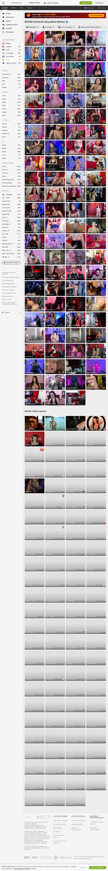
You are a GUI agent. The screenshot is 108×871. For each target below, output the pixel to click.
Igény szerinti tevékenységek (90, 27)
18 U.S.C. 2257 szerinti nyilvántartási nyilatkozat (9, 303)
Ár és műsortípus (66, 27)
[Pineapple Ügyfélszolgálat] (56, 858)
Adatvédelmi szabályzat (9, 287)
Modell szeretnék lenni (9, 293)
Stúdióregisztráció (7, 296)
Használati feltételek (8, 290)
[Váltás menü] (3, 3)
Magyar (41, 817)
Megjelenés (32, 27)
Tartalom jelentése (7, 280)
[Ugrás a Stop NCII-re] (66, 857)
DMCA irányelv (57, 828)
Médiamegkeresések (8, 283)
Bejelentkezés (99, 3)
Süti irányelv (57, 831)
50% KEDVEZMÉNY (96, 15)
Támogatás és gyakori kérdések (9, 273)
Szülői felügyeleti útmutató (58, 836)
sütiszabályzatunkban (22, 869)
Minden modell (6, 299)
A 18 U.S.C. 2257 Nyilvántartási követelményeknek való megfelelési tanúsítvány (89, 857)
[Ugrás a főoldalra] (16, 3)
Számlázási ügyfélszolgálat (10, 277)
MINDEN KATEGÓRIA (12, 262)
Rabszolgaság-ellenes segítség (60, 842)
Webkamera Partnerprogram (76, 829)
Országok (49, 27)
